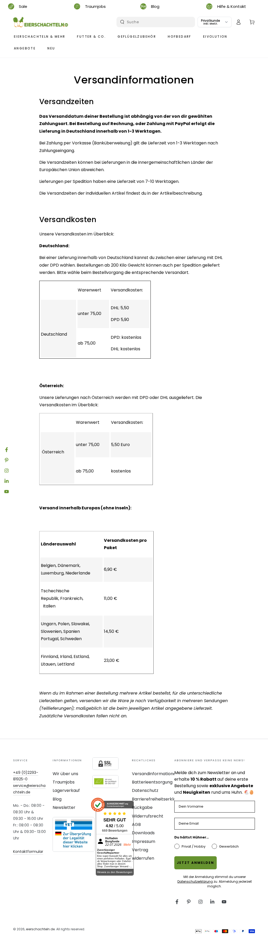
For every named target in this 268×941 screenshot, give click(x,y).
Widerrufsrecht (147, 816)
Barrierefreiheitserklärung (158, 799)
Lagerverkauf (66, 790)
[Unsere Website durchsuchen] (122, 22)
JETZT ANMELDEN (195, 862)
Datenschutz (145, 790)
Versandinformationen (155, 774)
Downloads (143, 833)
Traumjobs (64, 782)
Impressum (143, 841)
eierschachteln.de (40, 929)
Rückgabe (142, 807)
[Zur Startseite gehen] (40, 22)
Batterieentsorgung (152, 782)
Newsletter (64, 807)
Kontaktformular (28, 851)
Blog (57, 799)
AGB (136, 824)
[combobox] (156, 22)
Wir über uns (65, 774)
